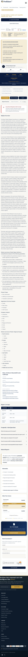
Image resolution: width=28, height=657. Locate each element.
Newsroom (3, 624)
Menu (26, 2)
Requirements (6, 553)
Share (25, 101)
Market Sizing (4, 617)
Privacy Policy (4, 636)
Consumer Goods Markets (6, 7)
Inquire (22, 97)
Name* (4, 545)
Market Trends (4, 615)
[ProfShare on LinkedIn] (2, 655)
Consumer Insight (4, 609)
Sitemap (3, 640)
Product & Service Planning (6, 611)
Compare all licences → (14, 515)
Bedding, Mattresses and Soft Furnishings (10, 392)
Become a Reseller (5, 626)
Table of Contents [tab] (14, 101)
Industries (3, 595)
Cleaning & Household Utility (8, 393)
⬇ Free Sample (5, 97)
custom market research (17, 459)
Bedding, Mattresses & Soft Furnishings (10, 390)
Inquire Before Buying (14, 23)
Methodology (4, 603)
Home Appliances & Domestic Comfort (10, 396)
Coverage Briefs (4, 597)
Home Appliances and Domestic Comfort (10, 398)
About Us (3, 622)
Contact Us (3, 628)
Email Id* (4, 549)
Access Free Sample (14, 19)
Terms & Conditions (5, 638)
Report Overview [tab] (5, 101)
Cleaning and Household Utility (23, 7)
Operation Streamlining (6, 613)
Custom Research (4, 599)
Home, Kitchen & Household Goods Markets (14, 7)
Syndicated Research (5, 601)
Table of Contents (14, 97)
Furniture (4, 395)
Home (1, 7)
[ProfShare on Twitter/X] (4, 655)
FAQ (2, 630)
